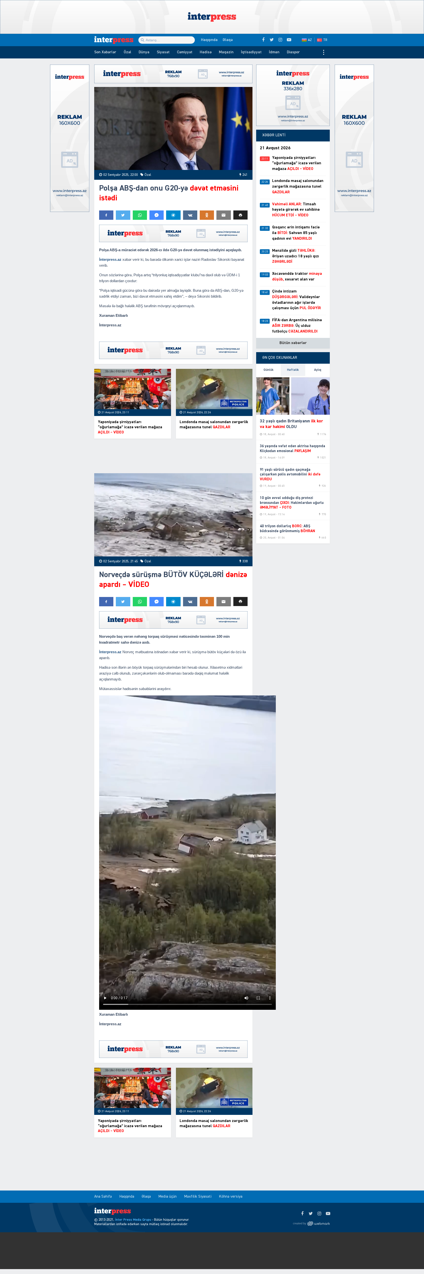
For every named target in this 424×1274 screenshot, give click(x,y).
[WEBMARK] (311, 1223)
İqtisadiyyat (251, 52)
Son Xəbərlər (105, 52)
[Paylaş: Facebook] (106, 215)
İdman (274, 52)
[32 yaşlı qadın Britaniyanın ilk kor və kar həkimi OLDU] (293, 395)
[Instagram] (319, 1214)
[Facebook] (302, 1214)
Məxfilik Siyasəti (198, 1197)
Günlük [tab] (269, 370)
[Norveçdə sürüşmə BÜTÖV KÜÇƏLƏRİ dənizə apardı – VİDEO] (173, 514)
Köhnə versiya (230, 1197)
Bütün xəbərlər (293, 343)
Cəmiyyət (184, 52)
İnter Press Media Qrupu (133, 1219)
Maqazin (226, 52)
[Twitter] (310, 1214)
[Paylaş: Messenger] (156, 215)
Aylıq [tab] (317, 370)
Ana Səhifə (103, 1197)
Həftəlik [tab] (293, 370)
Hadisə (206, 52)
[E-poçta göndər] (223, 215)
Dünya (144, 52)
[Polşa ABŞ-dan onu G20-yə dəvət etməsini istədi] (173, 128)
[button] (240, 215)
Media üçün (167, 1197)
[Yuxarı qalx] (410, 1260)
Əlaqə (228, 40)
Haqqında (209, 40)
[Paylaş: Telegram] (173, 215)
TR (325, 40)
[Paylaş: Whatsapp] (140, 215)
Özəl (127, 52)
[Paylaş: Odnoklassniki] (207, 215)
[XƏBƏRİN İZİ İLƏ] (116, 40)
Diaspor (293, 52)
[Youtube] (328, 1214)
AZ (310, 40)
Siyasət (163, 52)
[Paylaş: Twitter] (123, 215)
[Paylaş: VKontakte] (190, 215)
